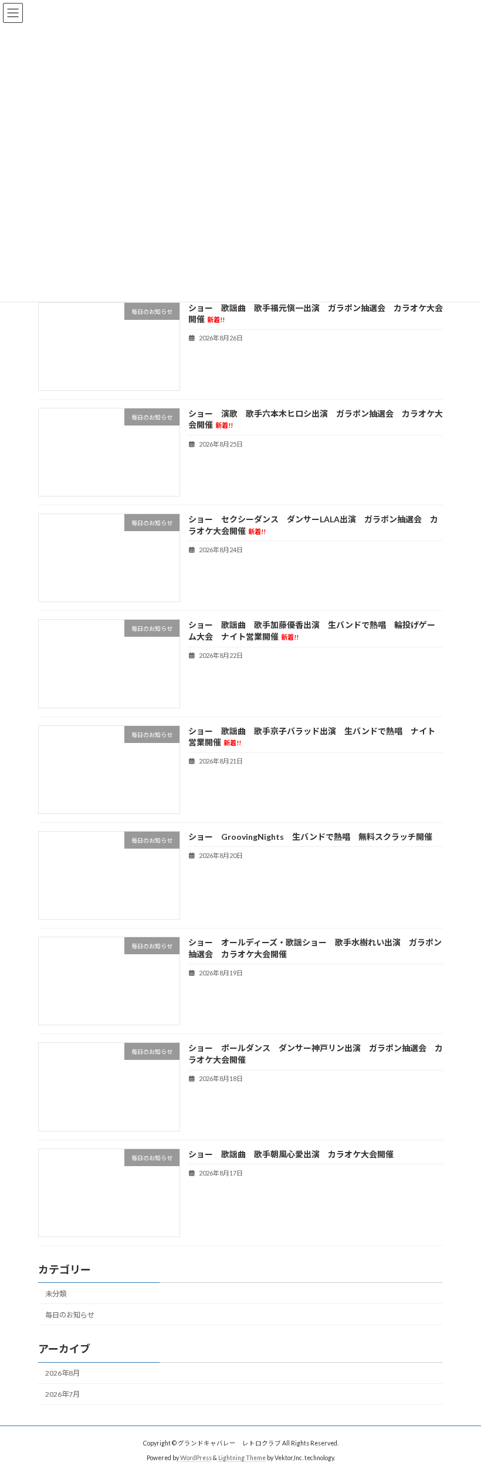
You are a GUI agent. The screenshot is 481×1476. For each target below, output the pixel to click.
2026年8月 (62, 1373)
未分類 (55, 1293)
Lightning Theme (242, 1457)
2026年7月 (62, 1394)
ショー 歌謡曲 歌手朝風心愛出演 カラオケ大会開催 (291, 1154)
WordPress (196, 1457)
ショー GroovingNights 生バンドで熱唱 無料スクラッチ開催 (310, 837)
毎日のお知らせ (69, 1315)
